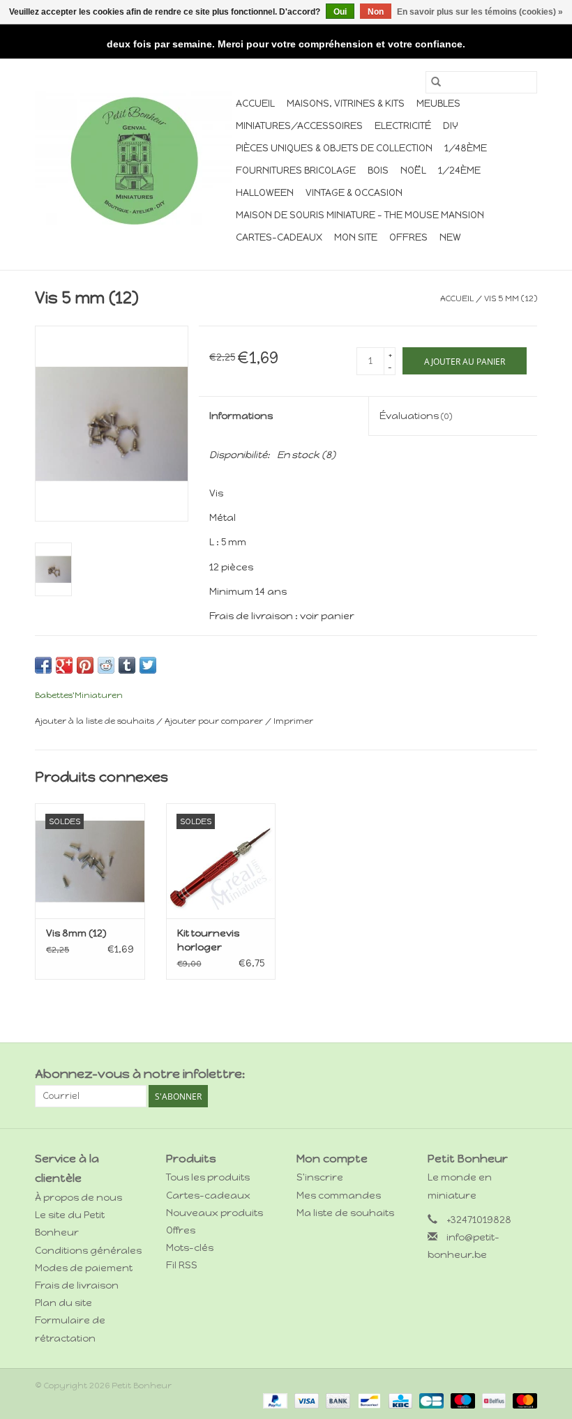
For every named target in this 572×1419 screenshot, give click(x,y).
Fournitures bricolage (296, 170)
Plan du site (63, 1303)
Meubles (438, 103)
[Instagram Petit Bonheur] (526, 1074)
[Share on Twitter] (148, 665)
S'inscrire (319, 1177)
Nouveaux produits (214, 1213)
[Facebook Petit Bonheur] (501, 1074)
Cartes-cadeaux (279, 237)
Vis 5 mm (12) (510, 298)
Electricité (403, 126)
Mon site (355, 237)
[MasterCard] (522, 1400)
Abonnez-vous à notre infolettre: (140, 1074)
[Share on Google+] (64, 665)
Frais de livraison (77, 1285)
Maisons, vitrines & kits (346, 103)
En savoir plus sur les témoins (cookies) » (480, 12)
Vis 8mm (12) (76, 933)
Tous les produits (208, 1177)
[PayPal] (273, 1400)
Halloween (265, 193)
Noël (413, 170)
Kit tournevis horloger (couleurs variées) (208, 941)
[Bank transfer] (336, 1400)
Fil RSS (181, 1265)
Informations (241, 416)
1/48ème (465, 148)
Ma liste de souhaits (345, 1213)
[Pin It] (85, 665)
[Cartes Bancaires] (429, 1400)
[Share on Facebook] (43, 665)
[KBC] (399, 1400)
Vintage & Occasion (354, 193)
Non (376, 12)
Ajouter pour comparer (215, 721)
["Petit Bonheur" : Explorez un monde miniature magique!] (133, 160)
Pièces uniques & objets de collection (334, 148)
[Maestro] (461, 1400)
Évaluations (415, 416)
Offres (408, 237)
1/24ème (459, 170)
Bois (378, 170)
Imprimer (293, 721)
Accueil (255, 103)
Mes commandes (338, 1195)
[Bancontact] (367, 1400)
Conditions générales (88, 1251)
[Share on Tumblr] (127, 665)
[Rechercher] (436, 82)
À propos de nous (78, 1198)
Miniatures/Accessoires (299, 126)
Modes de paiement (84, 1268)
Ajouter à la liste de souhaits (95, 721)
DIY (450, 126)
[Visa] (305, 1400)
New (450, 237)
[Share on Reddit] (106, 665)
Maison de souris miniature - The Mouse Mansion (360, 215)
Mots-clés (189, 1248)
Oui (340, 12)
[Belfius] (492, 1400)
